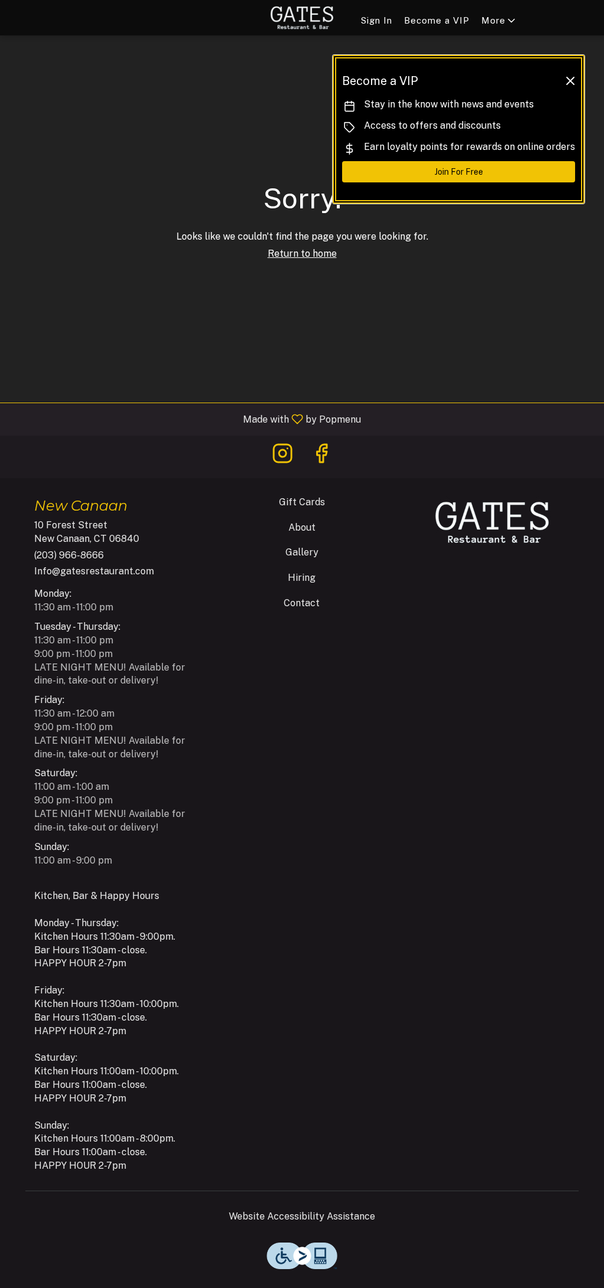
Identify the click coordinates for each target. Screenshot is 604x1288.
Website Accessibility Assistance (302, 1216)
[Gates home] (302, 17)
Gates (492, 522)
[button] (499, 20)
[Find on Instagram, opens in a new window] (282, 457)
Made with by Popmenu (185, 419)
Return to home (302, 253)
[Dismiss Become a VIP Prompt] (570, 80)
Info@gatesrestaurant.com (94, 571)
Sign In (376, 20)
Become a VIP (437, 20)
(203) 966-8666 (69, 555)
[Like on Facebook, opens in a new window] (321, 457)
